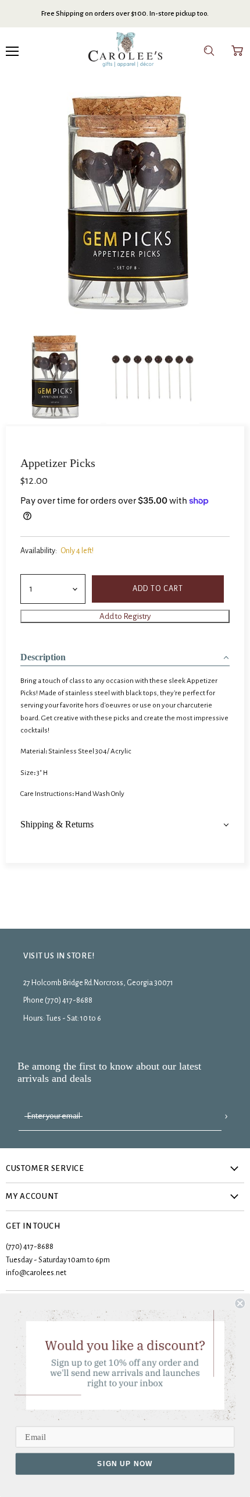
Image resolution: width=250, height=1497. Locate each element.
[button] (125, 654)
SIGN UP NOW (125, 1464)
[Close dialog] (239, 1303)
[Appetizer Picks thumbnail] (153, 376)
